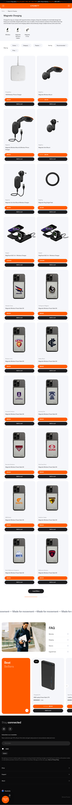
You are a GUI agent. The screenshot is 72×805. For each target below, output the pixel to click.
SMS (7, 749)
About (3, 781)
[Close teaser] (10, 795)
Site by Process (66, 797)
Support (4, 774)
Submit (4, 753)
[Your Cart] (68, 5)
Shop (3, 768)
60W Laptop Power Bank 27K (42, 697)
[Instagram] (4, 729)
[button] (5, 799)
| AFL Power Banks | (33, 1)
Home (3, 11)
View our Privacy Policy (53, 760)
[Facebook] (10, 729)
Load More (36, 591)
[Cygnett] (34, 5)
